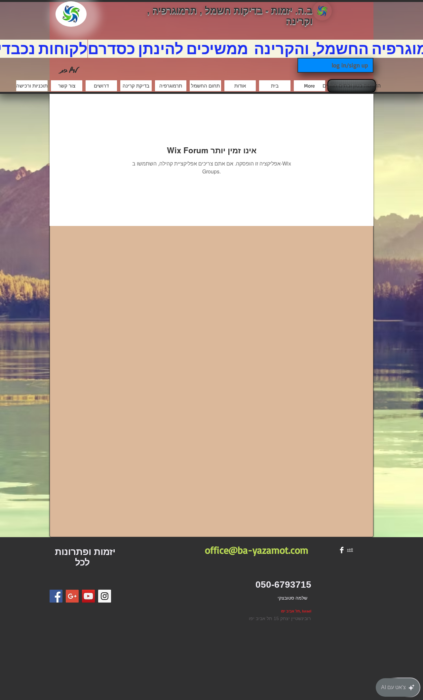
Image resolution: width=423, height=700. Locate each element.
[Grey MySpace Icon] (350, 550)
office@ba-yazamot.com (256, 550)
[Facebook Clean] (341, 550)
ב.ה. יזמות (292, 10)
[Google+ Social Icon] (72, 596)
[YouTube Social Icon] (88, 596)
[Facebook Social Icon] (56, 596)
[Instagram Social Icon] (104, 596)
